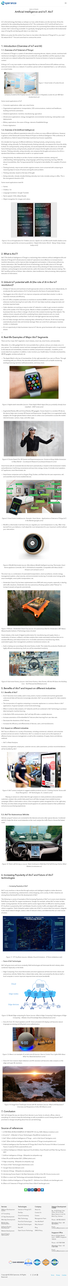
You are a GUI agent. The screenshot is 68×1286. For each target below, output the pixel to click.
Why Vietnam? (39, 1224)
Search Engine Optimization (5, 1234)
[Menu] (66, 3)
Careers (37, 1215)
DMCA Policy (38, 1230)
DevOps (20, 1212)
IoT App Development (7, 1216)
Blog (31, 9)
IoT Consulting (5, 1213)
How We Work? (39, 1221)
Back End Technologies (25, 1224)
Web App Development (8, 1219)
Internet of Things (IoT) (24, 1209)
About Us (37, 1209)
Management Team (40, 1218)
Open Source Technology (25, 1230)
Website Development (7, 1231)
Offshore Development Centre (8, 1210)
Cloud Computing (23, 1215)
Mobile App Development (5, 1223)
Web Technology (23, 1218)
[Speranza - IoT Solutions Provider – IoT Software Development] (8, 3)
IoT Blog (35, 9)
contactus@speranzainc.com (60, 1228)
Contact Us (38, 1212)
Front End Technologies (25, 1221)
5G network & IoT (6, 37)
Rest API (20, 1227)
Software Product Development (6, 1227)
